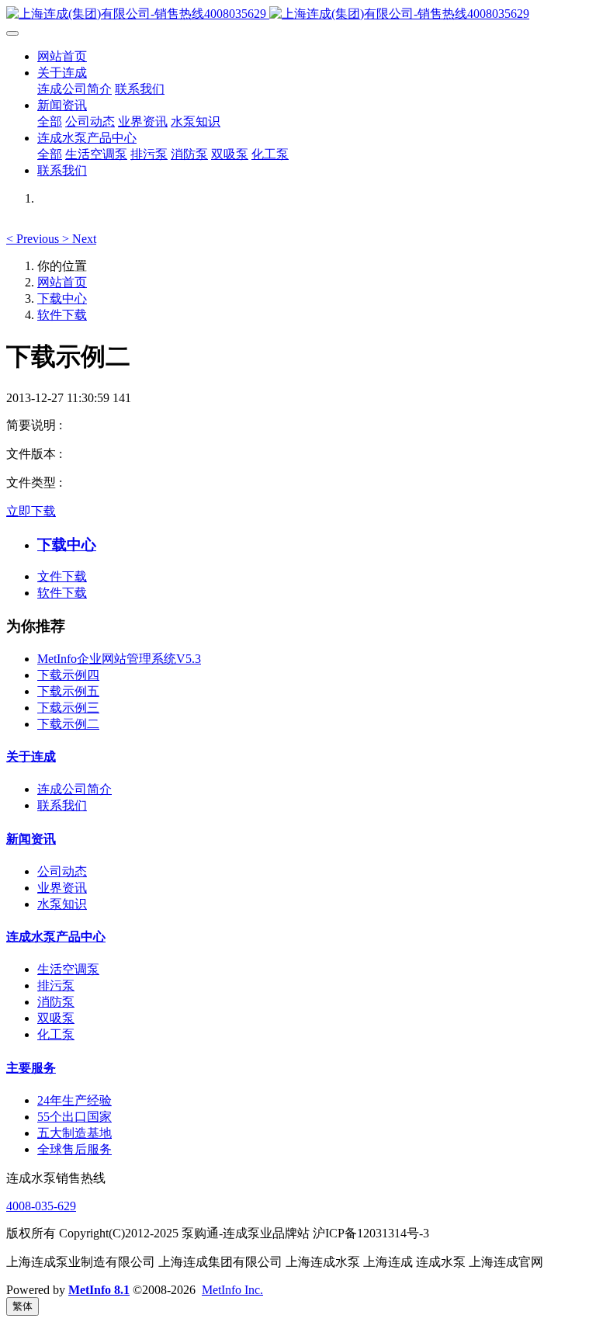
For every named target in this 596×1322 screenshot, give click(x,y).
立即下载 (31, 511)
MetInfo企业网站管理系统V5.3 (119, 658)
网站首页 (62, 56)
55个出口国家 (74, 1116)
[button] (34, 238)
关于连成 (31, 756)
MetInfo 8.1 (99, 1289)
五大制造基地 (74, 1133)
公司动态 (62, 871)
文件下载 (62, 576)
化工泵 (55, 1034)
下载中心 (62, 298)
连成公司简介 (74, 789)
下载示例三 (68, 707)
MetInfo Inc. (232, 1289)
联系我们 (62, 805)
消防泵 (55, 1001)
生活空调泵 (68, 969)
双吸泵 (55, 1018)
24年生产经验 (74, 1100)
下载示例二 (68, 723)
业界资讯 (62, 887)
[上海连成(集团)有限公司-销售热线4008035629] (298, 14)
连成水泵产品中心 (56, 936)
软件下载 (62, 314)
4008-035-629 (41, 1206)
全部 (49, 121)
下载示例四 (68, 675)
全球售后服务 (74, 1149)
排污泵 (55, 985)
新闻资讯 (31, 838)
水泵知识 (62, 904)
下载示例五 (68, 691)
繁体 (22, 1306)
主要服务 (31, 1067)
